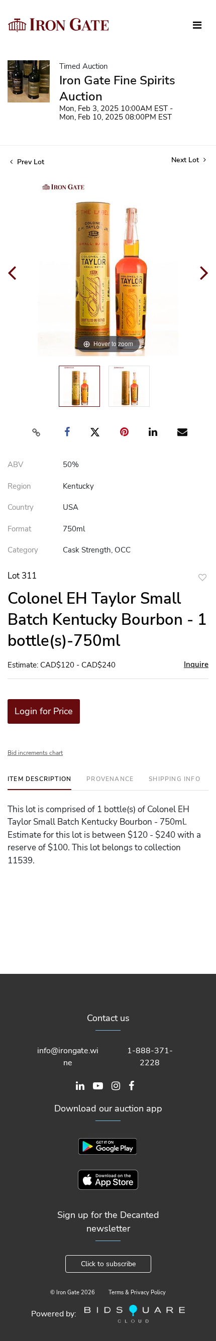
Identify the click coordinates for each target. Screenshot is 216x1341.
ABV (15, 465)
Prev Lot (29, 162)
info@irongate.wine (67, 1056)
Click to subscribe (108, 1264)
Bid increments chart (35, 753)
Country (21, 507)
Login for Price (44, 711)
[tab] (39, 782)
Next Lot (186, 160)
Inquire (196, 664)
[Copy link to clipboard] (37, 432)
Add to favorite (202, 577)
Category (23, 550)
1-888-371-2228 (150, 1056)
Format (19, 529)
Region (19, 486)
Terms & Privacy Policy (137, 1292)
